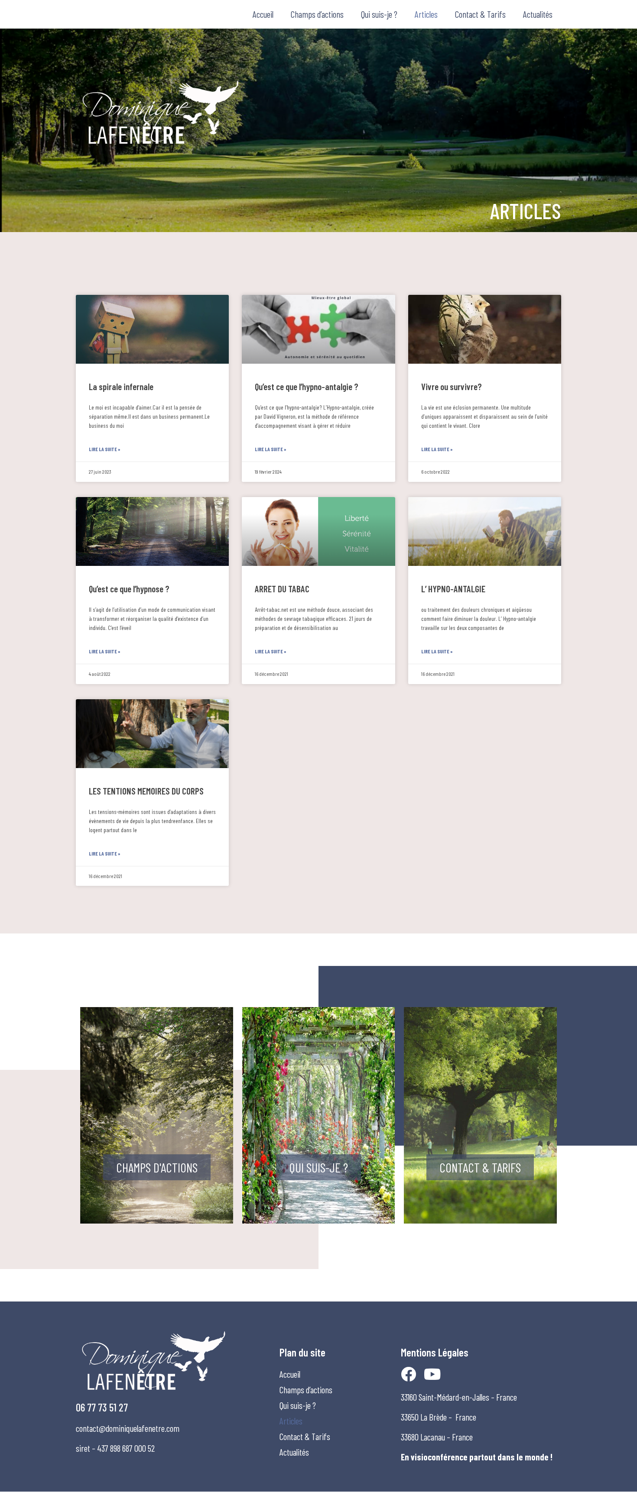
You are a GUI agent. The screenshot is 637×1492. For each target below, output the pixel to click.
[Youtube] (432, 1374)
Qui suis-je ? (379, 14)
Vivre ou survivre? (451, 386)
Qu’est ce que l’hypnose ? (129, 588)
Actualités (537, 14)
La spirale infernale (121, 386)
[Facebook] (408, 1374)
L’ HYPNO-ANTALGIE (453, 588)
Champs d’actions (317, 14)
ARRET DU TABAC (282, 588)
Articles (426, 14)
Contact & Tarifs (480, 14)
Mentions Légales (434, 1352)
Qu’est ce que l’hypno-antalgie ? (306, 386)
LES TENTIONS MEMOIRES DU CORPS (146, 790)
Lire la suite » (104, 449)
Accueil (263, 14)
